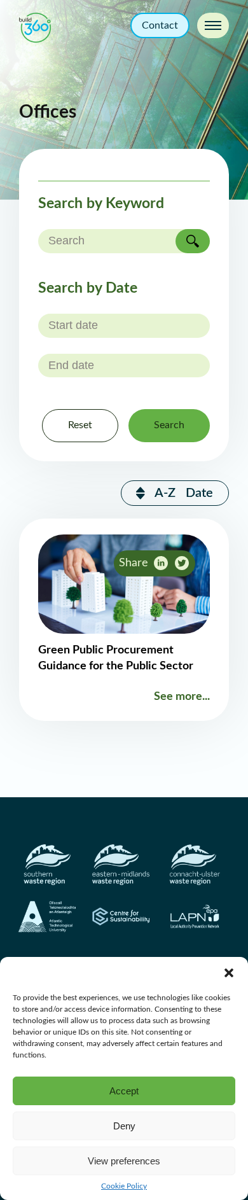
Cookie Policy (124, 1186)
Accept (124, 1090)
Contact (160, 25)
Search (169, 425)
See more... (182, 696)
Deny (124, 1125)
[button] (229, 972)
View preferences (124, 1160)
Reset (80, 425)
